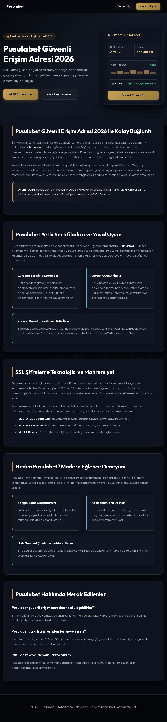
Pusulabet (15, 6)
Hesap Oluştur (148, 6)
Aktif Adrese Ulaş (20, 94)
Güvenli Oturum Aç (133, 95)
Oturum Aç (124, 6)
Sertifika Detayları (59, 94)
